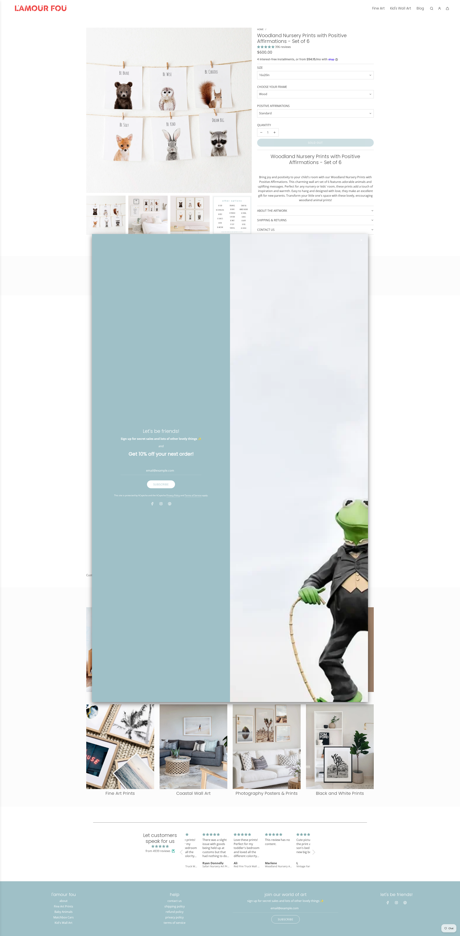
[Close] (361, 240)
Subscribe (161, 484)
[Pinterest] (170, 504)
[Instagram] (161, 504)
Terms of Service (193, 495)
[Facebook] (152, 504)
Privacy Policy (173, 495)
